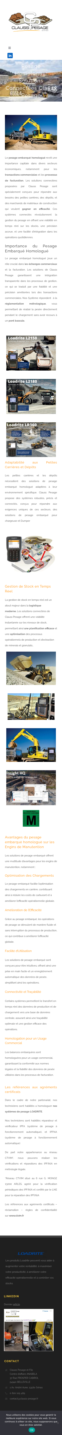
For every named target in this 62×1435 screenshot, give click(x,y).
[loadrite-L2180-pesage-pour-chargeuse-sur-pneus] (31, 380)
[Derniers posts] (31, 1323)
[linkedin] (10, 55)
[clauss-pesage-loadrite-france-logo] (31, 7)
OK (31, 1430)
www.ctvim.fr (16, 1215)
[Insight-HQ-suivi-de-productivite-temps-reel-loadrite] (31, 771)
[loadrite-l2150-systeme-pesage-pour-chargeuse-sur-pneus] (31, 336)
